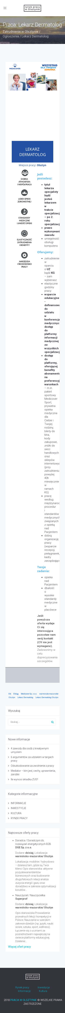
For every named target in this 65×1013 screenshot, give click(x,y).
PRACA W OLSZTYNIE (23, 1000)
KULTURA (16, 813)
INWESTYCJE (18, 808)
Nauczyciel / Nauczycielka (30, 895)
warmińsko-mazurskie (48, 694)
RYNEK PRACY (19, 818)
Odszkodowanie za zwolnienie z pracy (32, 765)
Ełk (9, 694)
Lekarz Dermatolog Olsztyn (47, 697)
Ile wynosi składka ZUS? (24, 779)
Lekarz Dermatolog (25, 697)
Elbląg (16, 694)
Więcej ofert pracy (19, 946)
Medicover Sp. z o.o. (29, 694)
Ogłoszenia (11, 36)
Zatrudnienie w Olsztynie (20, 31)
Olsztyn (11, 697)
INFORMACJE (18, 803)
